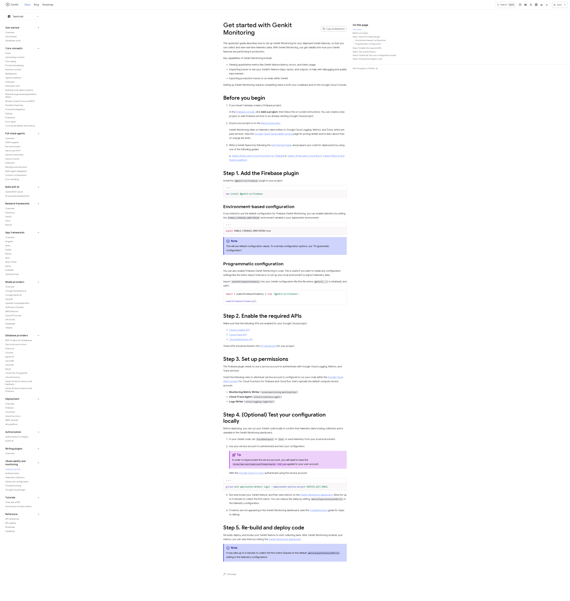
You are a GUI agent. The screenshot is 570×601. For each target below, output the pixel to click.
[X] (530, 4)
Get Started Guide (281, 145)
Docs (27, 4)
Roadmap (47, 4)
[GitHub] (520, 4)
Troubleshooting (318, 510)
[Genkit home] (12, 5)
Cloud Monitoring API (240, 339)
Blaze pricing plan (270, 123)
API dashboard (268, 346)
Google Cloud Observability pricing (273, 133)
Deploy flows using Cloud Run (304, 155)
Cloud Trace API (238, 334)
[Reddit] (541, 4)
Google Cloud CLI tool (251, 473)
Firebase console (245, 112)
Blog (36, 4)
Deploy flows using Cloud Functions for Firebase (258, 155)
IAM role (281, 464)
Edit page (231, 574)
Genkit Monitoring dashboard (316, 494)
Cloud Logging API (239, 330)
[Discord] (525, 4)
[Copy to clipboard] (343, 193)
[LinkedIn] (536, 4)
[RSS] (546, 4)
